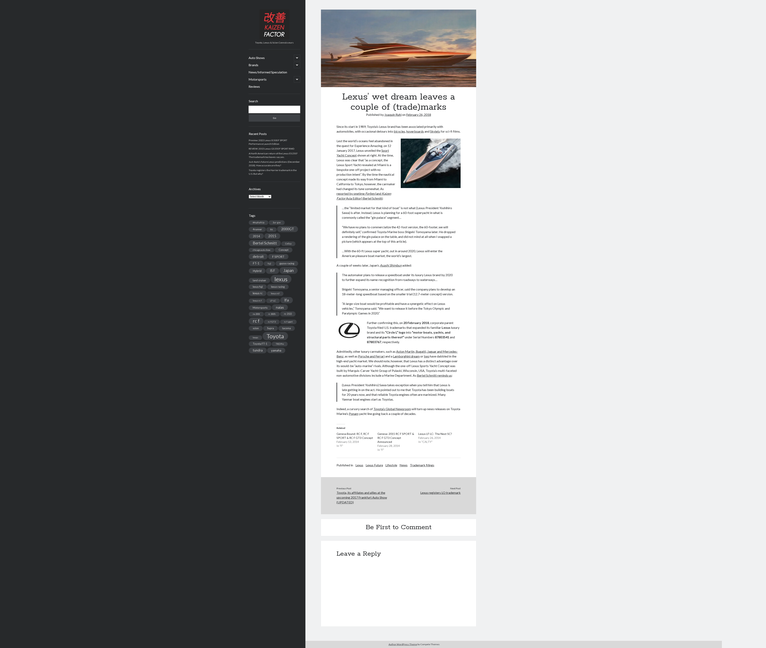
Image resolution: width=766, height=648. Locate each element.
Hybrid (257, 271)
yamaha (276, 350)
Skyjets (435, 131)
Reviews (254, 86)
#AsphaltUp (258, 222)
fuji (269, 263)
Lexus (359, 465)
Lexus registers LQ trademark (440, 492)
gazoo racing (286, 263)
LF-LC (273, 300)
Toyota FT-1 (260, 343)
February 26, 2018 (418, 114)
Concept (283, 249)
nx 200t (256, 314)
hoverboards (415, 131)
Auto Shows (257, 58)
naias (280, 307)
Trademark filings (422, 465)
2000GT (287, 229)
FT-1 (256, 263)
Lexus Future (374, 465)
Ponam (353, 414)
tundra (258, 350)
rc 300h (272, 314)
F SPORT (278, 256)
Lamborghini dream (406, 356)
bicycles (399, 131)
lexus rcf (275, 293)
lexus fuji (258, 286)
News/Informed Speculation (268, 72)
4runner (257, 229)
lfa (286, 300)
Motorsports (258, 79)
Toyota (275, 336)
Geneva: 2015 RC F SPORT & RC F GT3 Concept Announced (395, 437)
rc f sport (288, 321)
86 (271, 229)
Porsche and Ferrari (371, 356)
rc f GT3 (272, 321)
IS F (272, 271)
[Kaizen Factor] (274, 38)
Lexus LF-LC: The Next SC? (435, 433)
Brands (253, 65)
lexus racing (278, 286)
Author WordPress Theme (403, 644)
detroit (258, 256)
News (404, 465)
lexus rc (258, 293)
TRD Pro (280, 344)
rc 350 (288, 313)
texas (255, 337)
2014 (256, 236)
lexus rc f (257, 300)
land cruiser (259, 280)
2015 (272, 236)
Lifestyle (391, 465)
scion (256, 328)
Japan (288, 270)
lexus (280, 279)
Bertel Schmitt (265, 243)
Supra (270, 328)
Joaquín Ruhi (393, 114)
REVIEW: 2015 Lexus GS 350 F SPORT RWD (271, 148)
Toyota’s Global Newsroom (392, 409)
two (426, 356)
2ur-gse (277, 222)
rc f (256, 321)
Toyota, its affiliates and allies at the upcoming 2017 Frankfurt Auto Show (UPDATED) (362, 497)
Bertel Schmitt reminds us (434, 375)
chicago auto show (261, 250)
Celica (288, 243)
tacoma (286, 328)
